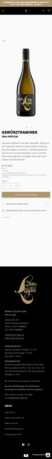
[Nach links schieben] (20, 127)
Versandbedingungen (14, 429)
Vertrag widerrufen (13, 434)
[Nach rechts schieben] (31, 127)
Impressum (10, 412)
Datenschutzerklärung (14, 418)
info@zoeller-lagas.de (14, 335)
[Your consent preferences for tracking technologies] (48, 455)
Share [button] (7, 217)
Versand (4, 173)
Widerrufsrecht (11, 423)
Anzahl (4, 181)
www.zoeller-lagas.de (14, 338)
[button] (3, 10)
